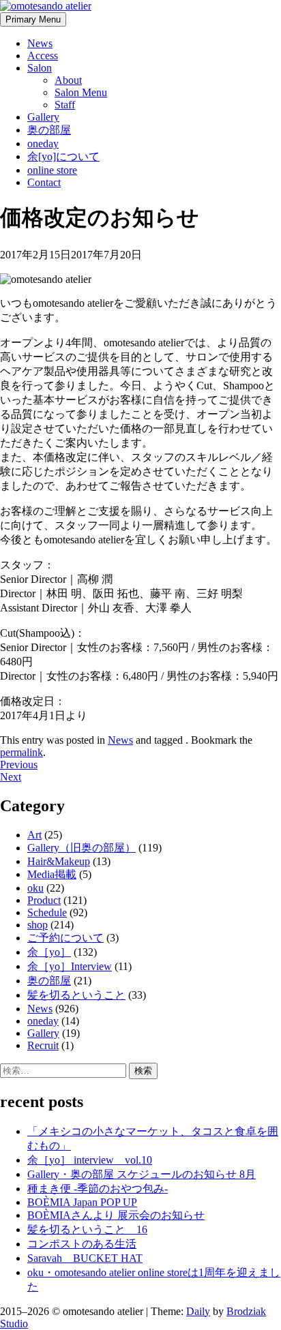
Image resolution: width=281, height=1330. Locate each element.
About (68, 80)
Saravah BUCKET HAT (85, 1258)
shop (37, 925)
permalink (21, 752)
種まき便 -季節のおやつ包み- (97, 1188)
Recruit (43, 1045)
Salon (39, 68)
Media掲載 (51, 874)
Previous (19, 764)
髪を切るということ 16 (87, 1229)
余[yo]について (63, 156)
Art (34, 835)
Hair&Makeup (58, 861)
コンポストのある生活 (81, 1244)
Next (10, 777)
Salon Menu (81, 92)
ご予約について (65, 937)
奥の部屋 (49, 130)
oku (35, 888)
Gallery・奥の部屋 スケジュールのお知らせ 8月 (141, 1174)
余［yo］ (49, 952)
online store (52, 170)
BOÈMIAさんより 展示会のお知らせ (116, 1215)
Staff (65, 104)
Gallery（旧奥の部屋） (81, 847)
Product (44, 900)
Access (42, 55)
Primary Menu (33, 19)
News (40, 43)
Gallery (43, 117)
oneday (43, 143)
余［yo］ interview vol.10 (89, 1160)
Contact (44, 182)
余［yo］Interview (69, 966)
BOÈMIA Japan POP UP (82, 1202)
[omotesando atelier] (45, 6)
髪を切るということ (76, 995)
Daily (198, 1311)
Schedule (47, 912)
